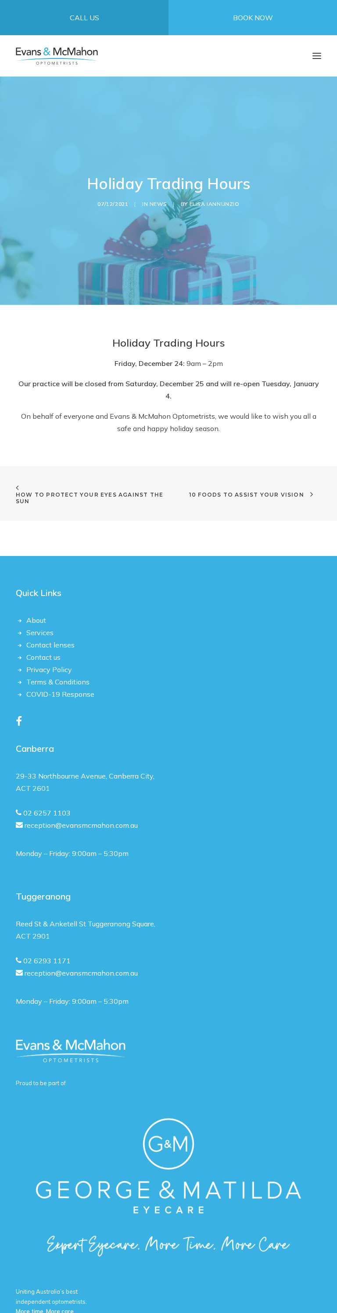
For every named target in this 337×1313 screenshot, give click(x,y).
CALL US (84, 17)
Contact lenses (50, 644)
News (158, 204)
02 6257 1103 (47, 812)
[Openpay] (70, 1051)
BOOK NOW (253, 17)
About (36, 620)
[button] (317, 56)
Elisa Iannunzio (215, 204)
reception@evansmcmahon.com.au (81, 825)
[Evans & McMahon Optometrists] (57, 56)
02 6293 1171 (46, 960)
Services (40, 632)
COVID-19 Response (60, 694)
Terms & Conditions (58, 681)
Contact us (43, 657)
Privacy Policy (49, 669)
